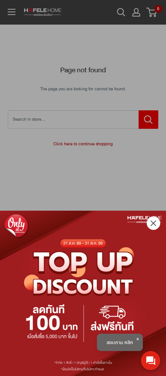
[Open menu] (11, 12)
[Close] (153, 223)
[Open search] (121, 12)
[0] (152, 12)
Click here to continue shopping (83, 144)
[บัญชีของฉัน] (136, 12)
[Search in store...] (148, 119)
